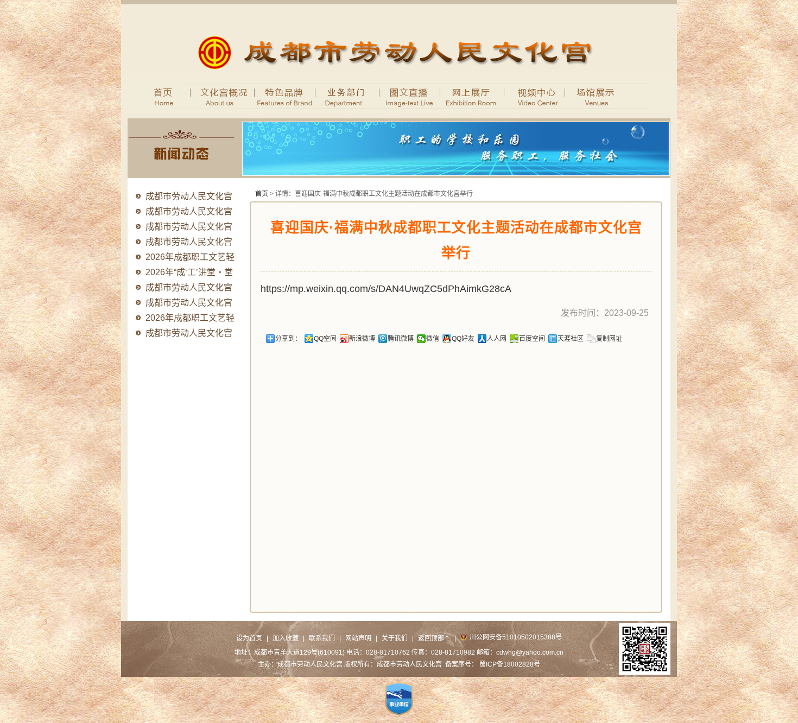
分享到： (288, 339)
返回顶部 (434, 638)
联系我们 (322, 638)
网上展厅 (472, 95)
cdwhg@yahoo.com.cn (529, 652)
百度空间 (532, 339)
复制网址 (609, 339)
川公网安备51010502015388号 (516, 637)
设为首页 (249, 638)
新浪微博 (362, 339)
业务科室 (347, 95)
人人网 (496, 339)
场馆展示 (597, 95)
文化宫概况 (217, 95)
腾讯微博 (401, 339)
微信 (432, 339)
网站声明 (358, 638)
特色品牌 (285, 95)
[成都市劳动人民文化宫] (399, 75)
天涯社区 (571, 339)
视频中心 (535, 95)
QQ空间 (325, 339)
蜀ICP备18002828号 (509, 664)
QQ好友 (463, 339)
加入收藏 (286, 638)
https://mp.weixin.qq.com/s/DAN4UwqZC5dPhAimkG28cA (386, 288)
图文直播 (410, 95)
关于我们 (395, 638)
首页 (159, 95)
